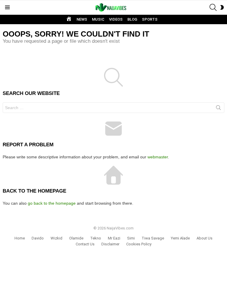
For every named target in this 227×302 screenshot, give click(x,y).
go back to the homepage (52, 203)
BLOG (132, 19)
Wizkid (56, 238)
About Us (205, 238)
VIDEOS (116, 19)
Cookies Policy (138, 244)
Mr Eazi (114, 238)
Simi (131, 238)
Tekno (95, 238)
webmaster (157, 157)
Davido (38, 238)
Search (218, 108)
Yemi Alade (180, 238)
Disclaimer (110, 244)
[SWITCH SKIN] (222, 7)
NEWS (82, 19)
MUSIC (98, 19)
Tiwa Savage (153, 238)
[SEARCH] (213, 7)
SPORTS (150, 19)
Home (19, 238)
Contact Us (85, 244)
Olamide (76, 238)
